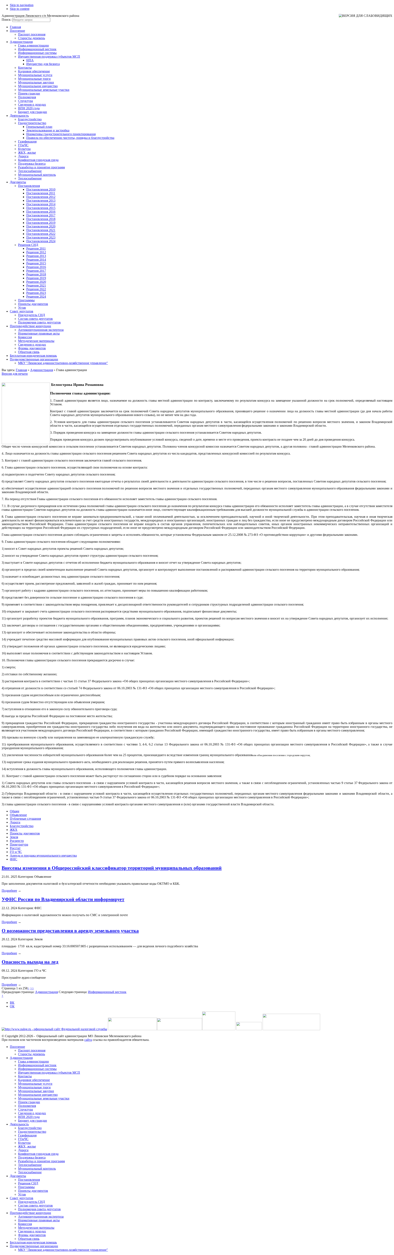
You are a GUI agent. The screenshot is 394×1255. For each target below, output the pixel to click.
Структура (25, 101)
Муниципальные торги (34, 78)
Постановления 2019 (40, 222)
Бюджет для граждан (32, 112)
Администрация (21, 41)
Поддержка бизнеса (32, 163)
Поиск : (7, 19)
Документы (18, 182)
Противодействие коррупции (30, 326)
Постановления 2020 (40, 226)
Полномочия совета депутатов (39, 322)
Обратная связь (28, 352)
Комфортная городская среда (38, 160)
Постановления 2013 (40, 200)
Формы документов (32, 348)
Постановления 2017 (40, 215)
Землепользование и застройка (47, 130)
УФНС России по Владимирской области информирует (63, 899)
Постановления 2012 (40, 197)
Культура (24, 149)
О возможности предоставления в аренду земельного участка (70, 930)
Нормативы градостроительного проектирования (61, 134)
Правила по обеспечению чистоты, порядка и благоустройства (70, 137)
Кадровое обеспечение (34, 71)
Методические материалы (36, 341)
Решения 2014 (36, 259)
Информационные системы (37, 53)
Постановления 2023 (40, 237)
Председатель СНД (31, 315)
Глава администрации (33, 45)
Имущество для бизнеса (43, 64)
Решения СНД (28, 245)
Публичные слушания (25, 818)
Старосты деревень (31, 38)
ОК (12, 1006)
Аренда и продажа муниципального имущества (43, 855)
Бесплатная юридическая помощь (33, 355)
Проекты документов (33, 304)
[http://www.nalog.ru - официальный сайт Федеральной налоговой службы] (54, 1029)
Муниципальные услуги (35, 75)
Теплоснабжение (30, 171)
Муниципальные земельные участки (43, 89)
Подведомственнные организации (34, 359)
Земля (14, 837)
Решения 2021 (36, 285)
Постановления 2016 (40, 211)
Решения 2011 (36, 248)
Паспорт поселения (31, 34)
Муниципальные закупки (36, 82)
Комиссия (25, 337)
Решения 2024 (36, 296)
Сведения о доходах (32, 104)
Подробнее (9, 890)
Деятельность (19, 115)
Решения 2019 (36, 278)
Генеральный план (39, 126)
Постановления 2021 (40, 230)
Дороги (23, 156)
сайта (88, 1039)
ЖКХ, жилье (27, 152)
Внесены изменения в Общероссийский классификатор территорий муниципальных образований (112, 868)
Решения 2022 (36, 289)
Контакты (25, 67)
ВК (12, 1002)
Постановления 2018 (40, 219)
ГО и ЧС (16, 852)
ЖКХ (13, 829)
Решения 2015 (36, 263)
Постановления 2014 (40, 204)
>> (32, 988)
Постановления (29, 185)
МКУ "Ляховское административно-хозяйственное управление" (63, 363)
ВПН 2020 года (29, 108)
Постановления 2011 (40, 193)
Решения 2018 (36, 274)
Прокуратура (19, 844)
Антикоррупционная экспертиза (41, 329)
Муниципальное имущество (38, 86)
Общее (14, 811)
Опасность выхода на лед (30, 962)
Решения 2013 (36, 256)
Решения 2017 (36, 270)
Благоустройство (30, 119)
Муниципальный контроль (37, 174)
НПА (30, 60)
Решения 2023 (36, 293)
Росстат (15, 848)
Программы (26, 300)
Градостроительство (32, 123)
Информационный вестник (37, 49)
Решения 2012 (36, 252)
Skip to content (19, 8)
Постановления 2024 (40, 241)
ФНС (13, 859)
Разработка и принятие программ (41, 167)
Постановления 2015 (40, 208)
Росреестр (17, 840)
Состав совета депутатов (35, 318)
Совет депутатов (21, 311)
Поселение (17, 30)
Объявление (18, 815)
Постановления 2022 (40, 233)
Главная (15, 27)
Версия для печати (15, 373)
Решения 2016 (36, 267)
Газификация (27, 141)
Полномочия (27, 97)
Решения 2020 (36, 281)
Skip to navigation (21, 5)
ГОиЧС (23, 145)
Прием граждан (29, 93)
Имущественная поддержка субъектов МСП (49, 56)
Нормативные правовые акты (39, 333)
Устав (22, 307)
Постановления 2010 (40, 189)
